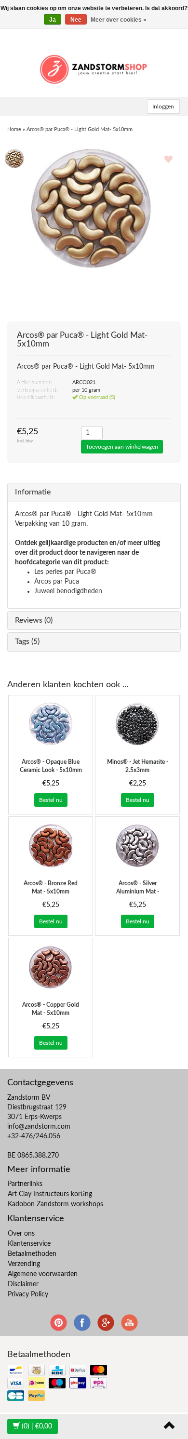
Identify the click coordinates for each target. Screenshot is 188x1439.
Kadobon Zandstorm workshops (55, 1204)
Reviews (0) (34, 620)
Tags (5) (27, 641)
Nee (75, 19)
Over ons (21, 1233)
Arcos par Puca (56, 581)
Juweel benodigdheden (68, 591)
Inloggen (163, 106)
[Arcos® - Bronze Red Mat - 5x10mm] (50, 846)
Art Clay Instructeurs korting (50, 1194)
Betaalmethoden (32, 1254)
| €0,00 (37, 1426)
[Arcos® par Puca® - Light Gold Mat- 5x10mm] (14, 158)
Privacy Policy (28, 1294)
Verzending (24, 1264)
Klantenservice (29, 1243)
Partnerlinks (25, 1184)
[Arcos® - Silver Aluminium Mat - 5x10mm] (137, 846)
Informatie (33, 492)
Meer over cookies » (119, 19)
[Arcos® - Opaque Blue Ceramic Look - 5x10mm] (50, 724)
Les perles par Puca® (65, 572)
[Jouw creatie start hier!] (94, 68)
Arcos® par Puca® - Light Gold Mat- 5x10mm (80, 129)
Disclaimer (23, 1284)
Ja (52, 19)
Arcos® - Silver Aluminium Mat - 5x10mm (137, 891)
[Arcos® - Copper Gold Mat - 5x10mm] (50, 967)
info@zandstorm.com (38, 1126)
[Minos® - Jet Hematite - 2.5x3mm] (137, 724)
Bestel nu (51, 800)
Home (14, 129)
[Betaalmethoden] (58, 1384)
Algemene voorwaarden (43, 1274)
